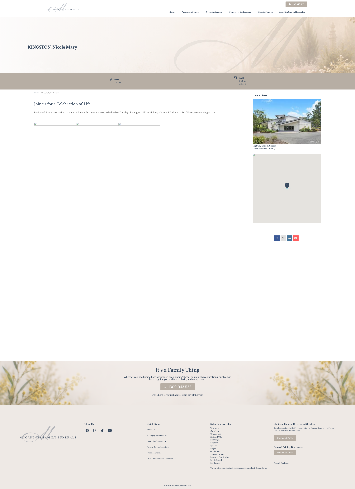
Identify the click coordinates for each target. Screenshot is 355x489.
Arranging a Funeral (190, 12)
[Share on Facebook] (277, 238)
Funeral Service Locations (240, 12)
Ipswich (213, 445)
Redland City (216, 437)
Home (172, 12)
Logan (213, 448)
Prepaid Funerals (265, 12)
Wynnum (214, 428)
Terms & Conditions (281, 463)
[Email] (296, 238)
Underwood (215, 434)
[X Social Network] (283, 238)
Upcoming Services (214, 12)
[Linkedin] (289, 238)
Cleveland (214, 431)
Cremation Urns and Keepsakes (292, 12)
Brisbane (214, 442)
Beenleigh (215, 440)
